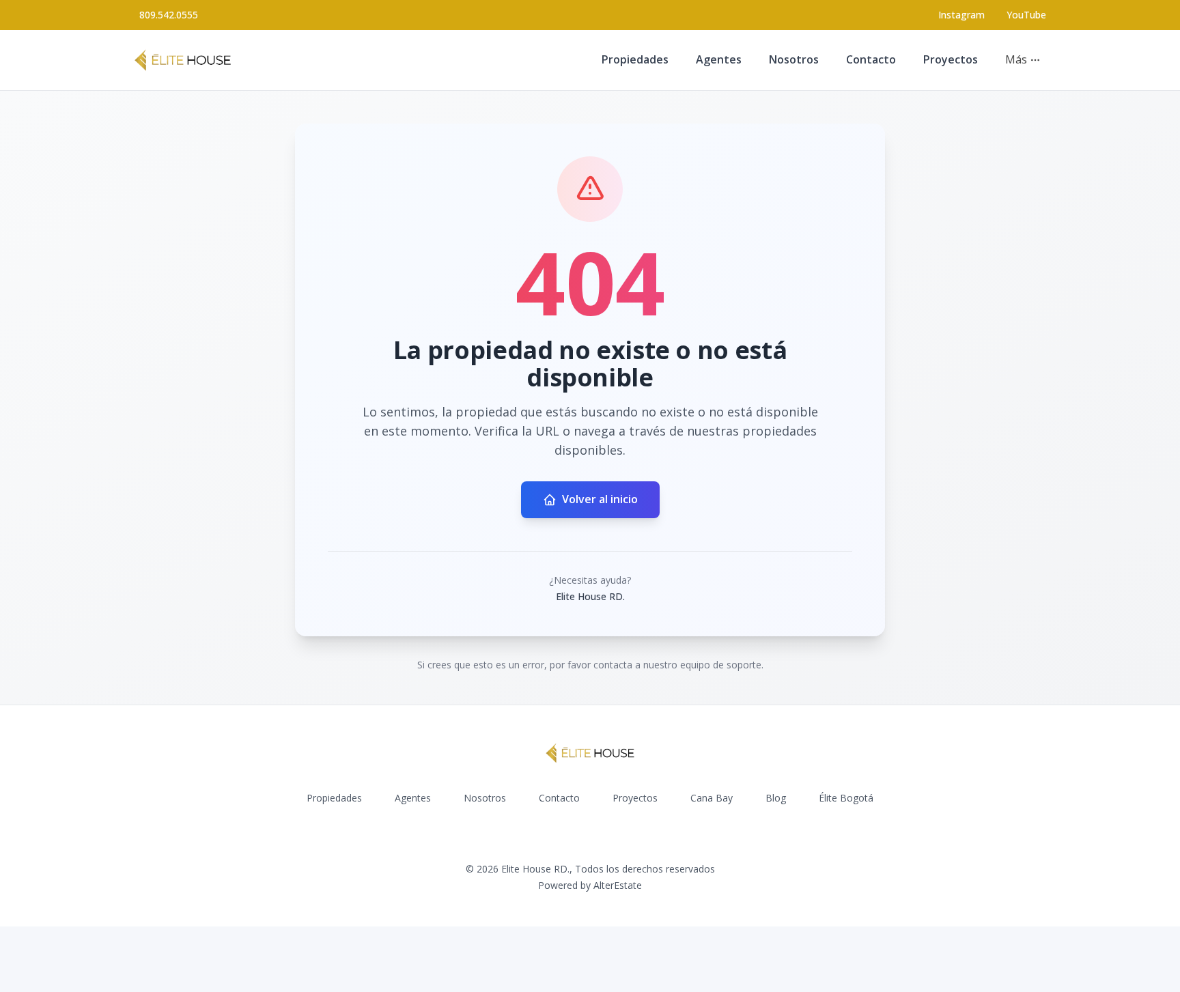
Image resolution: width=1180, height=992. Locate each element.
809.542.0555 (168, 14)
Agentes (719, 59)
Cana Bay (711, 797)
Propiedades (635, 59)
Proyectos (950, 59)
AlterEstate (617, 885)
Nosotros (794, 59)
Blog (775, 797)
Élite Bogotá (846, 797)
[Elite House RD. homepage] (182, 60)
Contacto (871, 59)
